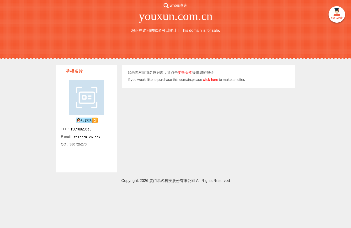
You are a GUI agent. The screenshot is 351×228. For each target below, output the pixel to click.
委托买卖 (185, 72)
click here (210, 80)
